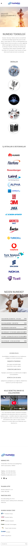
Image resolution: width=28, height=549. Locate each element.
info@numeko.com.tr (11, 475)
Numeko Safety (8, 517)
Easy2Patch (8, 535)
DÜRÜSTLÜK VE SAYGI (14, 377)
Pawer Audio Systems (10, 528)
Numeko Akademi (9, 521)
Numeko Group (9, 513)
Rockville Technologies (10, 524)
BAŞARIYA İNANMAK (14, 361)
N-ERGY (8, 532)
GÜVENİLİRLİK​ (14, 353)
